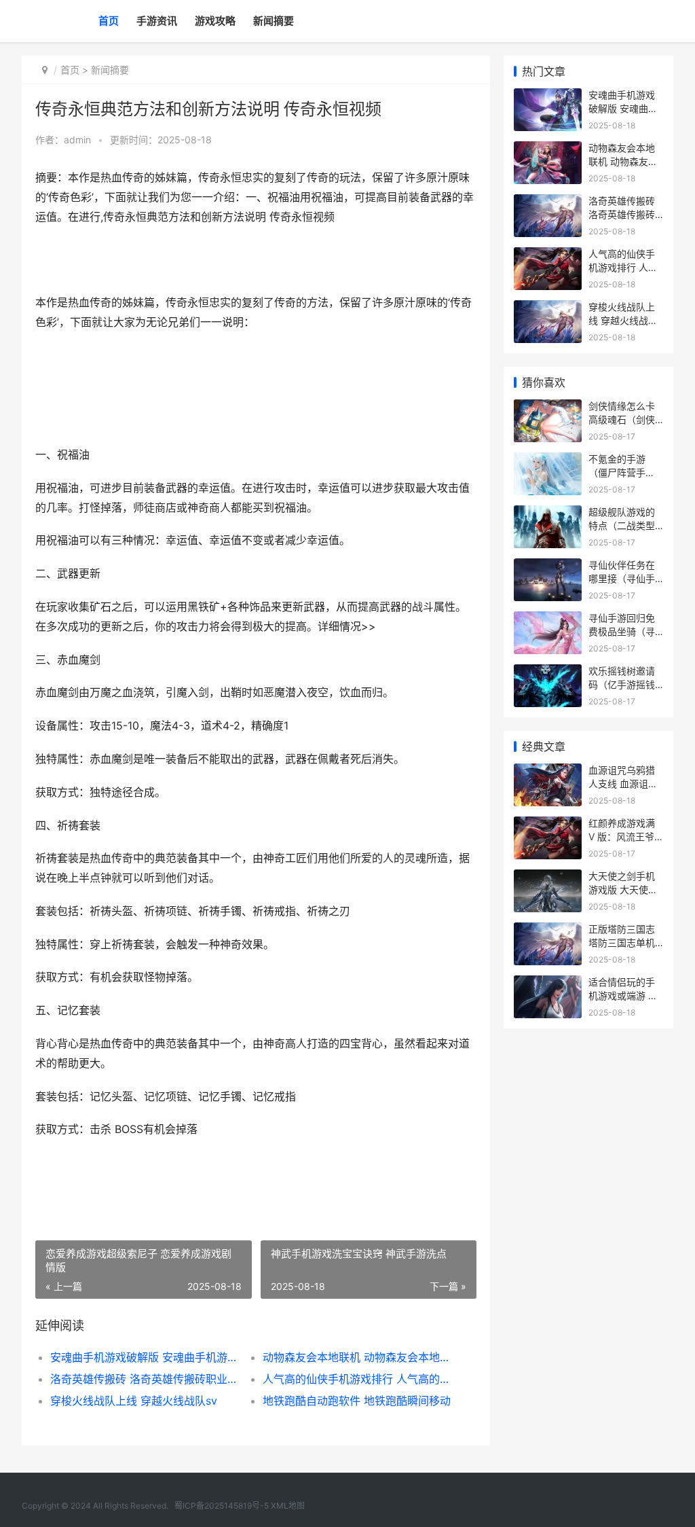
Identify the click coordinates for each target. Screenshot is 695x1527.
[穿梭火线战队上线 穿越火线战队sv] (548, 309)
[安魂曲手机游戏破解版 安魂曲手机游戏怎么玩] (548, 97)
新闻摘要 (273, 20)
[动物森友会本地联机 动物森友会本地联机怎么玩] (548, 150)
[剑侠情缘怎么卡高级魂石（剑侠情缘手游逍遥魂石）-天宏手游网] (548, 408)
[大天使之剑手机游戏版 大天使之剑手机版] (548, 878)
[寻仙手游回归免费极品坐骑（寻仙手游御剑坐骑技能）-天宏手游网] (548, 620)
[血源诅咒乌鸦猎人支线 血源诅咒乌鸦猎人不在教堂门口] (548, 772)
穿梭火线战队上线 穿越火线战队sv (133, 1400)
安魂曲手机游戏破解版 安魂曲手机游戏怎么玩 (146, 1357)
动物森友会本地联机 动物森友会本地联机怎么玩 (358, 1357)
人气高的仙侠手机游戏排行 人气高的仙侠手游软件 (358, 1379)
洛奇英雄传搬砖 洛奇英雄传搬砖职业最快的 (146, 1379)
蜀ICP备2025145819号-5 (221, 1506)
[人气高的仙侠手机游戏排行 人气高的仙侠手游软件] (548, 256)
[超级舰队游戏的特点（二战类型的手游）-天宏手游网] (548, 514)
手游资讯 (156, 20)
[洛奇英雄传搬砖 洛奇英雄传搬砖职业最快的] (548, 203)
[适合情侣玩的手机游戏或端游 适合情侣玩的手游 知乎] (548, 984)
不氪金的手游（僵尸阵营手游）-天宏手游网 (623, 472)
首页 (108, 20)
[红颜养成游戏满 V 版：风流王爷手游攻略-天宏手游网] (548, 825)
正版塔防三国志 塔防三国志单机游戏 (621, 942)
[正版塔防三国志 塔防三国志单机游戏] (548, 931)
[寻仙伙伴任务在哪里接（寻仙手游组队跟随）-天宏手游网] (548, 567)
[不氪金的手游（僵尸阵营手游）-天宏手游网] (548, 461)
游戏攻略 (215, 20)
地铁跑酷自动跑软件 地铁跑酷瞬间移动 (357, 1400)
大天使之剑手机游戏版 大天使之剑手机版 (623, 889)
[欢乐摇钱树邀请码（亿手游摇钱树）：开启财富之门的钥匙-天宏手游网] (548, 673)
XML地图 (288, 1506)
